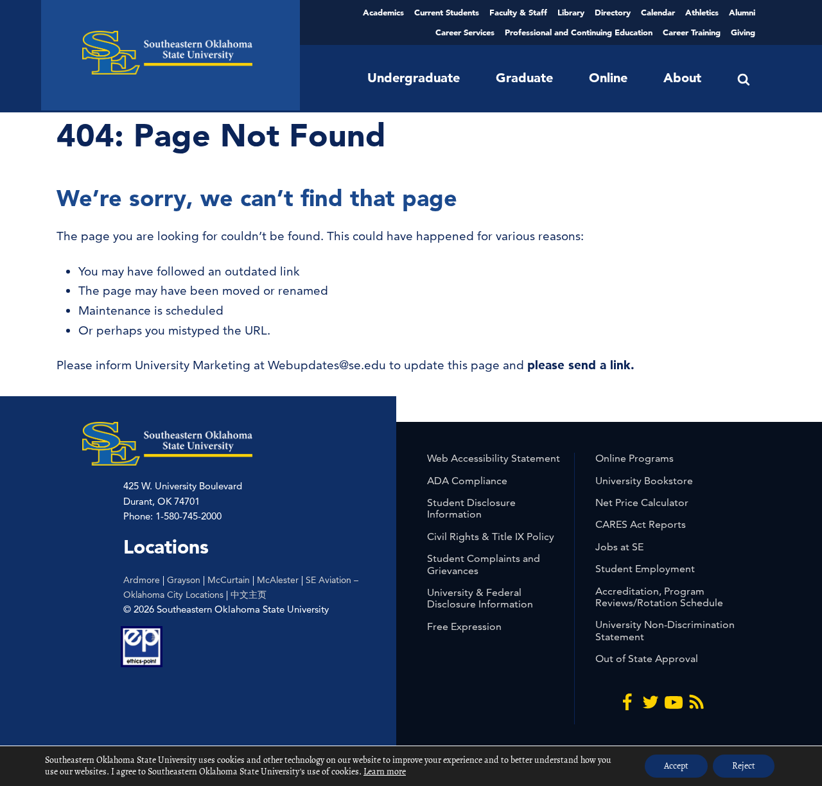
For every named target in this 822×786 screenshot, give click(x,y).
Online (608, 77)
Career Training (692, 32)
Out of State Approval (646, 658)
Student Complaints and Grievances (483, 564)
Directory (613, 12)
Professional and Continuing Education (578, 32)
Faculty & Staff (518, 12)
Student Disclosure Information (471, 508)
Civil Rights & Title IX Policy (490, 536)
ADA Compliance (467, 481)
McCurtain (228, 580)
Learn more (384, 771)
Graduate (524, 77)
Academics (383, 12)
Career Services (464, 32)
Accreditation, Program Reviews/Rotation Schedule (659, 597)
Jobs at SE (619, 547)
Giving (743, 32)
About (682, 77)
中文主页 (249, 594)
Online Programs (634, 458)
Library (570, 12)
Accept (676, 766)
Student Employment (645, 569)
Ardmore (141, 580)
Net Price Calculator (641, 502)
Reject (743, 766)
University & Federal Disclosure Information (480, 598)
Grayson (183, 580)
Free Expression (464, 626)
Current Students (446, 12)
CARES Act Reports (640, 524)
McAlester (278, 580)
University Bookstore (644, 481)
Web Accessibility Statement (493, 458)
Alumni (742, 12)
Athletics (702, 12)
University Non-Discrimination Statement (665, 630)
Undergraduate (413, 77)
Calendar (658, 12)
